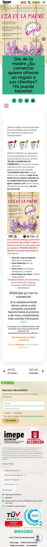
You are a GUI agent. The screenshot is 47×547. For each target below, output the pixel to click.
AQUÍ (23, 322)
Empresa (18, 413)
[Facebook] (25, 531)
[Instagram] (15, 531)
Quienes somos (9, 484)
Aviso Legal (14, 542)
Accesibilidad (32, 545)
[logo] (13, 437)
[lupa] (29, 2)
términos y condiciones (33, 416)
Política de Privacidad (29, 542)
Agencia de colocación (12, 480)
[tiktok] (28, 531)
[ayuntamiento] (35, 437)
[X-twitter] (18, 531)
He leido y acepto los (24, 416)
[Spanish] (25, 2)
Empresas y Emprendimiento (14, 475)
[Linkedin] (21, 531)
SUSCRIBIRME (10, 421)
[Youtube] (31, 531)
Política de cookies (17, 545)
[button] (44, 2)
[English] (22, 2)
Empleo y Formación (11, 470)
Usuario (7, 413)
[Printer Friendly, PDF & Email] (7, 383)
